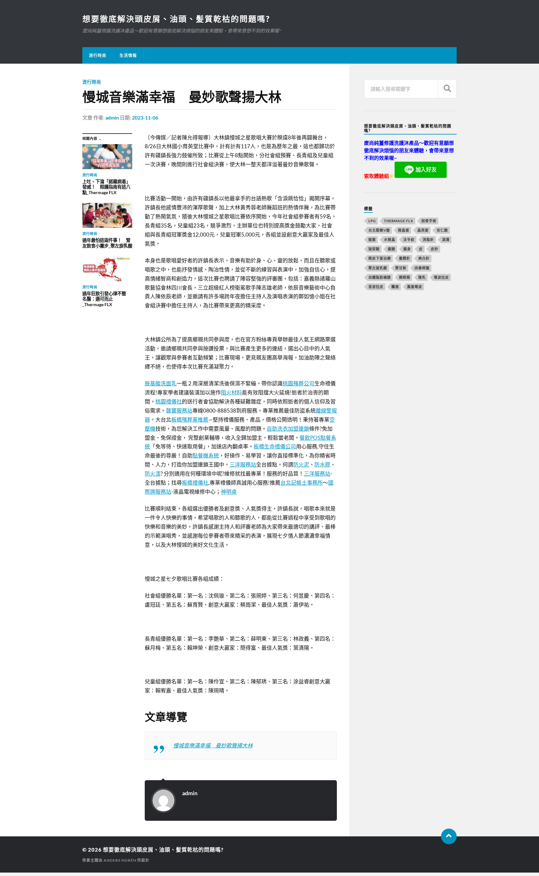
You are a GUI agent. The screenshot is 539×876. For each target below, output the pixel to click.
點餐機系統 (205, 455)
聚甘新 (400, 268)
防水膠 (322, 464)
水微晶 (389, 239)
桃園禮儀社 (168, 401)
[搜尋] (447, 88)
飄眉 (395, 287)
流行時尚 (97, 55)
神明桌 (229, 491)
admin (112, 117)
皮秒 (434, 249)
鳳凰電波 (414, 287)
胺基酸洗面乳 (161, 383)
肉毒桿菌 (422, 268)
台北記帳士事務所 (301, 482)
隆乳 (422, 277)
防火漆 (153, 473)
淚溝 (445, 239)
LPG (372, 221)
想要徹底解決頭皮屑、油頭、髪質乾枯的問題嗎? (176, 18)
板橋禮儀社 (195, 482)
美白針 (424, 258)
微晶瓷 (403, 230)
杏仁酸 (442, 230)
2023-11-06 (145, 117)
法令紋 (409, 239)
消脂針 (428, 239)
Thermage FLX (398, 221)
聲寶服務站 (179, 410)
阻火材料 (231, 392)
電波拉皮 (441, 277)
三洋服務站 (243, 464)
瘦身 (407, 249)
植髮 (372, 239)
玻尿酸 (374, 249)
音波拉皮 (375, 287)
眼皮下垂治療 (379, 258)
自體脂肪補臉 (379, 277)
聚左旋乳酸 (377, 268)
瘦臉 (391, 249)
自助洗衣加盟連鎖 (288, 428)
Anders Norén (120, 860)
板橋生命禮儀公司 (275, 446)
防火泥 (301, 464)
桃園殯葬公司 (298, 383)
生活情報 (128, 55)
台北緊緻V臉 (379, 230)
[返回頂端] (449, 836)
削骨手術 (428, 221)
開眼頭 (404, 277)
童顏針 (404, 258)
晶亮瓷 (423, 230)
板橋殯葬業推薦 (189, 419)
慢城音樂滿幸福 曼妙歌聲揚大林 (213, 745)
